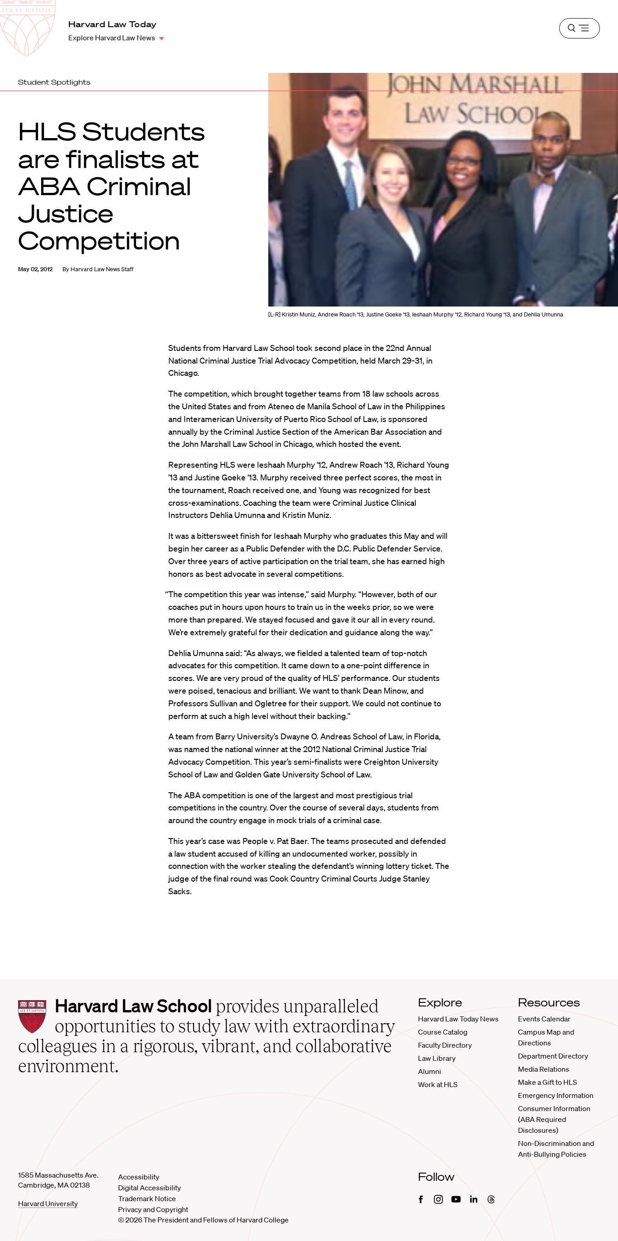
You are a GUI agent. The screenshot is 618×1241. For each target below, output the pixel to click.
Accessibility (138, 1176)
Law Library (437, 1058)
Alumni (429, 1071)
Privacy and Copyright (153, 1209)
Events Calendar (544, 1018)
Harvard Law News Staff (102, 269)
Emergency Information (556, 1095)
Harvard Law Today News (458, 1018)
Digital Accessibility (149, 1187)
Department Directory (553, 1055)
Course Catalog (442, 1031)
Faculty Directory (445, 1044)
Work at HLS (437, 1084)
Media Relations (543, 1068)
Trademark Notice (147, 1198)
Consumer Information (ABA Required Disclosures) (554, 1119)
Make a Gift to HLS (547, 1082)
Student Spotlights (54, 81)
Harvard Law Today (112, 24)
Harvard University (48, 1203)
